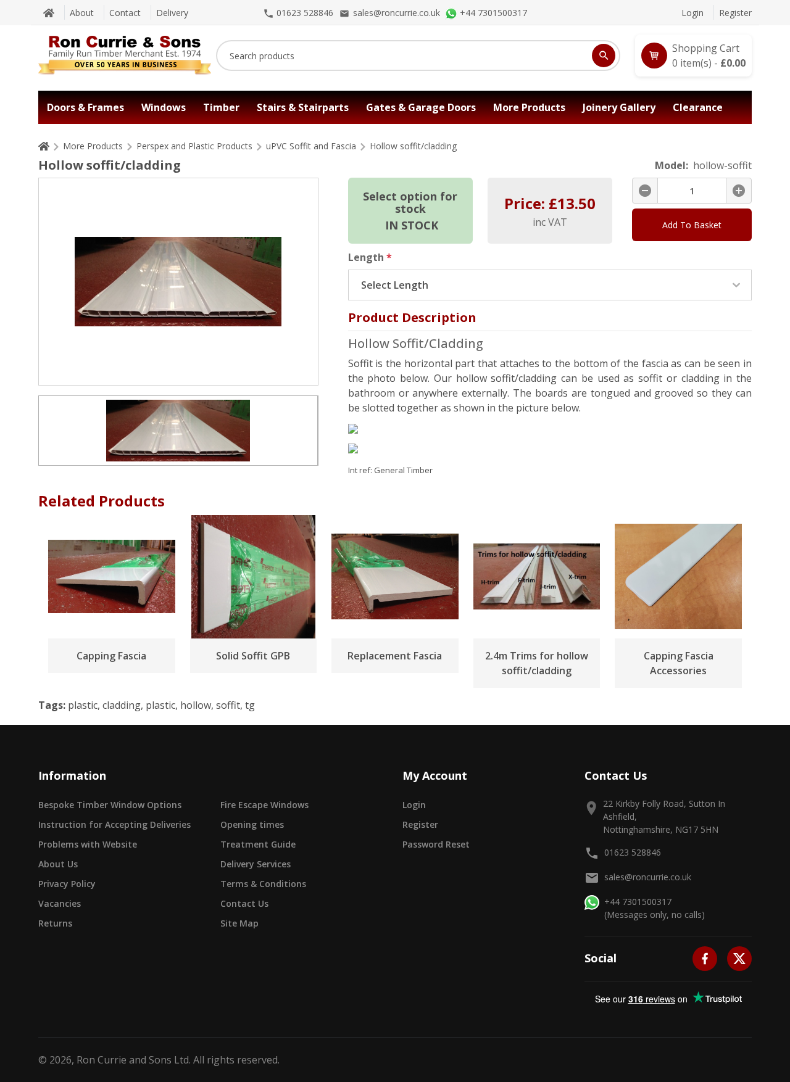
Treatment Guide (258, 844)
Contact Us (244, 903)
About (82, 13)
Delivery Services (255, 864)
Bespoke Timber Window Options (109, 805)
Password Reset (436, 844)
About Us (58, 864)
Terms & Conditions (263, 884)
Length (370, 257)
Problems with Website (87, 844)
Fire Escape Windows (264, 805)
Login (692, 13)
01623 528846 (632, 852)
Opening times (252, 824)
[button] (693, 55)
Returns (55, 923)
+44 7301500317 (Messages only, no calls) (654, 908)
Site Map (239, 923)
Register (735, 13)
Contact (125, 13)
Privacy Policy (67, 884)
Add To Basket (691, 225)
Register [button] (420, 824)
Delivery (172, 13)
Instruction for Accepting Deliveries (114, 824)
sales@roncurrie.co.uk (647, 877)
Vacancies (59, 903)
